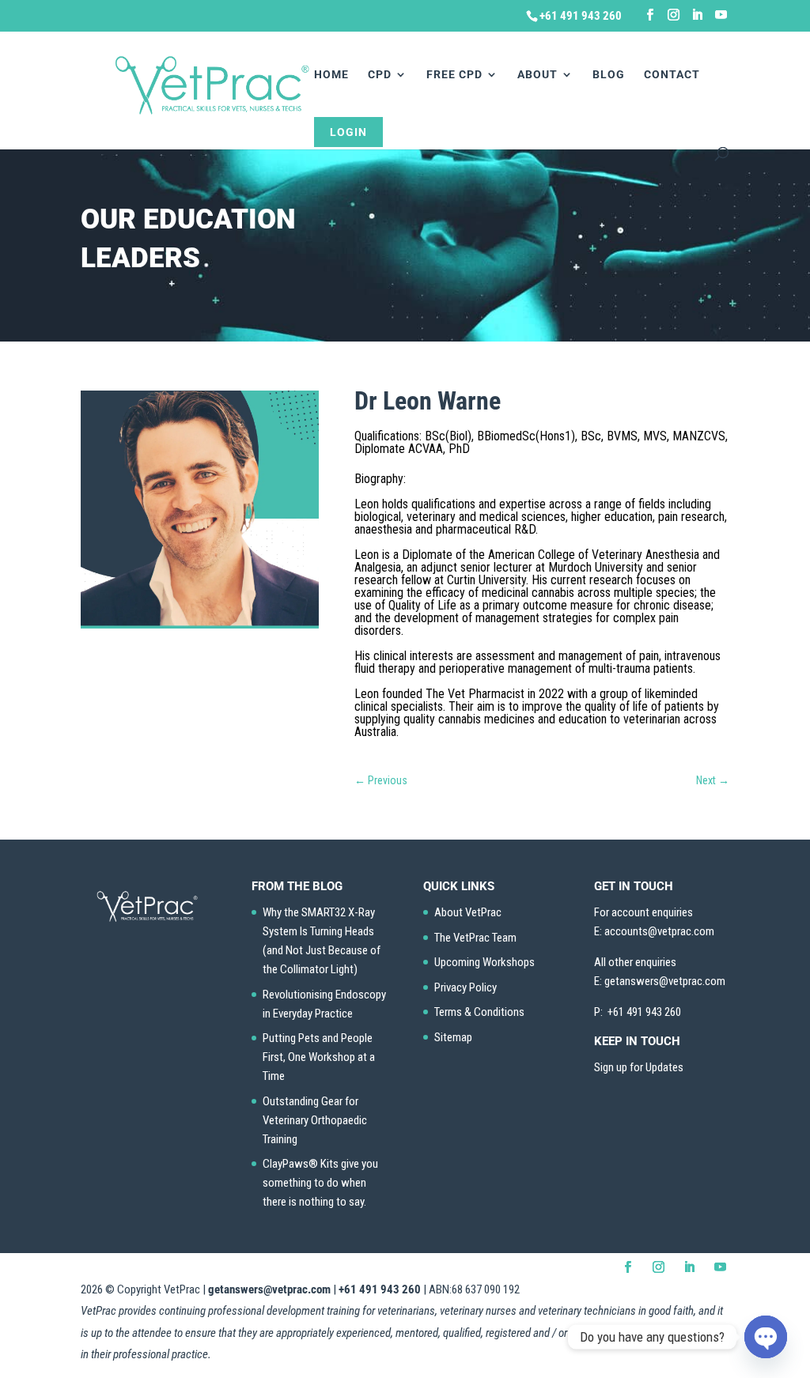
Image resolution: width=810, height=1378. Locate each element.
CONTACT (672, 75)
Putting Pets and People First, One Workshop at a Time (319, 1057)
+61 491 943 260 (380, 1289)
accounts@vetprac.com (659, 931)
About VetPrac (468, 912)
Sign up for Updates (638, 1067)
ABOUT (537, 75)
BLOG (608, 75)
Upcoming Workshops (484, 962)
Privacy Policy (465, 987)
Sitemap (453, 1037)
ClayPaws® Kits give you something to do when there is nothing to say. (320, 1183)
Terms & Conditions (479, 1012)
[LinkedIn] (697, 15)
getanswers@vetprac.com (269, 1289)
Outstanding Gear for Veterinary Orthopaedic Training (315, 1120)
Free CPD (454, 75)
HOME (331, 75)
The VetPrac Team (475, 938)
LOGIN (348, 132)
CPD (380, 75)
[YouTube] (721, 15)
